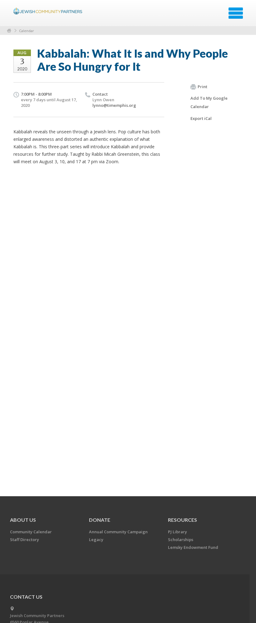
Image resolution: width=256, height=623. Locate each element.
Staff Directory (24, 539)
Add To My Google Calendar (209, 102)
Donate (99, 520)
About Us (23, 520)
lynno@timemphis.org (114, 105)
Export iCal (201, 118)
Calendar (26, 30)
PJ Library (177, 532)
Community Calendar (31, 532)
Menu (236, 13)
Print (202, 86)
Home (9, 31)
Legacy (96, 539)
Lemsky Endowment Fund (193, 547)
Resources (182, 520)
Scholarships (180, 539)
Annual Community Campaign (118, 532)
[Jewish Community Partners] (48, 15)
